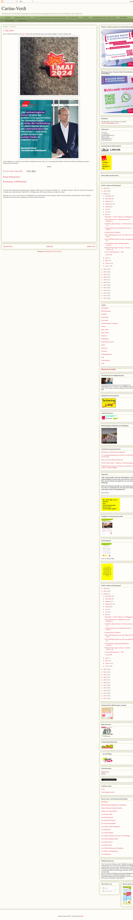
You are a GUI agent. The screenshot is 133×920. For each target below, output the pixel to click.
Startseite (8, 17)
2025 (105, 191)
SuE (102, 357)
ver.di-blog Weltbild (107, 833)
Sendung (104, 351)
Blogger (81, 916)
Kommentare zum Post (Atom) (52, 251)
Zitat (102, 363)
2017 (105, 285)
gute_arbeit (104, 329)
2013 (105, 295)
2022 (105, 272)
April (106, 258)
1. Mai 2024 (108, 254)
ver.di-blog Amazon (107, 817)
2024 (105, 193)
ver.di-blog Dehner (107, 842)
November (108, 198)
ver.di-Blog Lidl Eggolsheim (109, 851)
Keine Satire (105, 332)
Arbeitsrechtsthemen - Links (22, 17)
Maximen (104, 336)
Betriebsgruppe (106, 311)
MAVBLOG (104, 802)
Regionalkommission (107, 342)
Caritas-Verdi (14, 8)
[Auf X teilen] (31, 171)
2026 (105, 188)
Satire (103, 345)
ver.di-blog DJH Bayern (108, 820)
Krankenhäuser (22, 20)
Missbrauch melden (108, 369)
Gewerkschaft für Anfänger (109, 323)
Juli (106, 209)
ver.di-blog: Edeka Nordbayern (110, 826)
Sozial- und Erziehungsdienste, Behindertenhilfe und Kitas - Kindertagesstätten (56, 17)
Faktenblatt (104, 317)
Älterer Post (91, 246)
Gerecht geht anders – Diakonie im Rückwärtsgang (117, 463)
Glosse (103, 326)
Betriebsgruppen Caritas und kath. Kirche (104, 17)
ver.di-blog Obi (105, 829)
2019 (105, 280)
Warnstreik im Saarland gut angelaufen (113, 452)
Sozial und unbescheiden (109, 811)
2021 (105, 274)
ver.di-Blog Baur (106, 854)
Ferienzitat (104, 320)
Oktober (108, 201)
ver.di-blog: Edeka (106, 814)
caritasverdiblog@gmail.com (110, 123)
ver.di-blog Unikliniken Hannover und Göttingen (115, 836)
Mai (106, 214)
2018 (105, 282)
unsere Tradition (25, 34)
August (107, 206)
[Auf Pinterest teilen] (35, 171)
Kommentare (108, 891)
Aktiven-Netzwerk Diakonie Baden (111, 808)
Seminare (104, 348)
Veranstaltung (105, 360)
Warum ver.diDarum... (105, 772)
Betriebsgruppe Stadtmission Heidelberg (113, 805)
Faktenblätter (123, 17)
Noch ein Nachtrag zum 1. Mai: (114, 252)
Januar (107, 266)
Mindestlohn (105, 339)
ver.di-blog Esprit (106, 845)
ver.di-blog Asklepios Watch (109, 839)
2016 (105, 287)
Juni (106, 212)
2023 (105, 269)
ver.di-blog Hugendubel (108, 823)
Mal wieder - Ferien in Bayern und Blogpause (119, 217)
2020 (105, 277)
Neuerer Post (7, 246)
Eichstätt (104, 314)
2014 (105, 293)
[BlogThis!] (29, 171)
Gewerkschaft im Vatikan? (113, 232)
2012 (105, 298)
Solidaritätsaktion (106, 354)
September (108, 204)
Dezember (108, 196)
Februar (108, 263)
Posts (105, 888)
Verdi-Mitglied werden (108, 792)
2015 (105, 290)
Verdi (102, 789)
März (107, 260)
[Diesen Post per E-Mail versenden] (27, 171)
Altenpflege (86, 17)
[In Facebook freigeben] (33, 171)
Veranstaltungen (9, 20)
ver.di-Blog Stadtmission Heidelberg (112, 848)
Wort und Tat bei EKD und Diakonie (112, 460)
